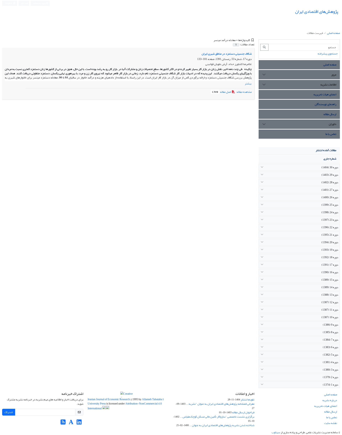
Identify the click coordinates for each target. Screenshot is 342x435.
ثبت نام (24, 3)
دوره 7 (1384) (330, 339)
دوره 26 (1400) (329, 197)
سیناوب (276, 432)
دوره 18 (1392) (329, 257)
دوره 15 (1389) (329, 279)
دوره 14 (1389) (329, 287)
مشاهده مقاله (244, 92)
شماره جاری (329, 158)
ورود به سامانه (39, 3)
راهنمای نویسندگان (325, 104)
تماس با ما (330, 134)
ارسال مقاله (329, 114)
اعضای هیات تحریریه (325, 94)
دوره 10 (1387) (329, 317)
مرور (333, 74)
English (8, 3)
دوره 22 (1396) (329, 227)
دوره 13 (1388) (329, 294)
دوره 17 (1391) (329, 264)
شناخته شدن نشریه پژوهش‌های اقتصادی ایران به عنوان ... (221, 425)
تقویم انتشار (247, 399)
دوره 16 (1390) (329, 272)
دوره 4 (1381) (330, 362)
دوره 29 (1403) (329, 175)
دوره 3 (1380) (330, 369)
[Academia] (71, 423)
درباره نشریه (329, 400)
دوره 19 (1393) (329, 249)
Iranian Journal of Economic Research (109, 399)
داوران (332, 124)
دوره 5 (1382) (330, 354)
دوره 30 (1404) (329, 167)
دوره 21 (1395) (329, 234)
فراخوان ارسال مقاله (243, 412)
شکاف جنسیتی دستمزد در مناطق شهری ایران (227, 53)
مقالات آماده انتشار (326, 150)
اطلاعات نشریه (328, 84)
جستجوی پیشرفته (328, 53)
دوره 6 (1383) (330, 347)
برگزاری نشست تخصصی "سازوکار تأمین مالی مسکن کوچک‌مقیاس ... (217, 416)
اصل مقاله (222, 92)
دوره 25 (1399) (329, 205)
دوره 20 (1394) (329, 242)
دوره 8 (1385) (330, 332)
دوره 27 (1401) (329, 190)
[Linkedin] (79, 423)
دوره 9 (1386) (330, 324)
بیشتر (248, 83)
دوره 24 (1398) (329, 212)
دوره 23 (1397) (329, 219)
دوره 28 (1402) (329, 182)
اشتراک (8, 412)
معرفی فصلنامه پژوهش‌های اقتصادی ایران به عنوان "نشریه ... (220, 403)
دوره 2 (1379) (330, 377)
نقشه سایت (330, 423)
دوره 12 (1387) (329, 302)
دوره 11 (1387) (329, 309)
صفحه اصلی (333, 33)
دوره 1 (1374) (330, 384)
